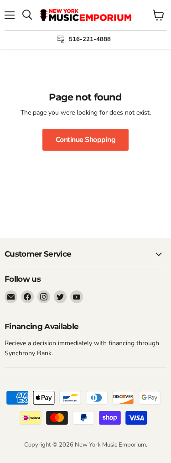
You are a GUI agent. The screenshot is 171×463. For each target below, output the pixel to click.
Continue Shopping (86, 140)
